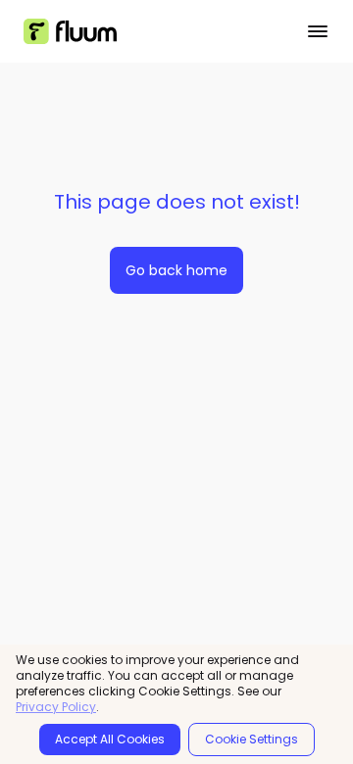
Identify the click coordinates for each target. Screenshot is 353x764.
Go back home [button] (176, 270)
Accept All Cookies (110, 739)
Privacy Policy (56, 707)
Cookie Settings (251, 739)
